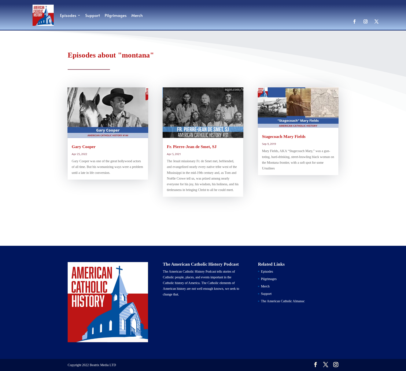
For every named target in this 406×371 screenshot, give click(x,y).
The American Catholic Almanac (283, 301)
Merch (137, 15)
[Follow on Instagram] (365, 21)
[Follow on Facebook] (354, 21)
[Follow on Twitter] (376, 21)
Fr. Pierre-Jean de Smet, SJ (192, 146)
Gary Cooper (84, 146)
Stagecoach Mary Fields (284, 136)
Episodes (68, 15)
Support (92, 15)
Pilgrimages (116, 15)
